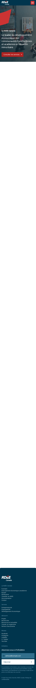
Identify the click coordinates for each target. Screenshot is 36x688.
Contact (4, 600)
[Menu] (32, 3)
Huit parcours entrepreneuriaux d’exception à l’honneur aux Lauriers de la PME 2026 (17, 421)
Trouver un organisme (11, 119)
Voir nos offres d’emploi (14, 534)
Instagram (5, 635)
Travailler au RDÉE (7, 596)
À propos (4, 589)
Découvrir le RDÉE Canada (13, 299)
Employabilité (9, 198)
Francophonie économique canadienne (14, 590)
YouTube (4, 641)
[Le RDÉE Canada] (5, 3)
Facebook (4, 633)
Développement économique (10, 221)
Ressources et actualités (9, 622)
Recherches (5, 620)
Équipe (4, 592)
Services (4, 604)
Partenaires (5, 594)
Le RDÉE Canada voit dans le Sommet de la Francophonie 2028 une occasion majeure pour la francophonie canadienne (17, 447)
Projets (4, 618)
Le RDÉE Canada (7, 586)
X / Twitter (5, 639)
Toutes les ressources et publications (15, 493)
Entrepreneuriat (10, 176)
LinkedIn (4, 637)
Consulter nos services (11, 54)
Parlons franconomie (8, 626)
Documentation (6, 598)
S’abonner (7, 662)
